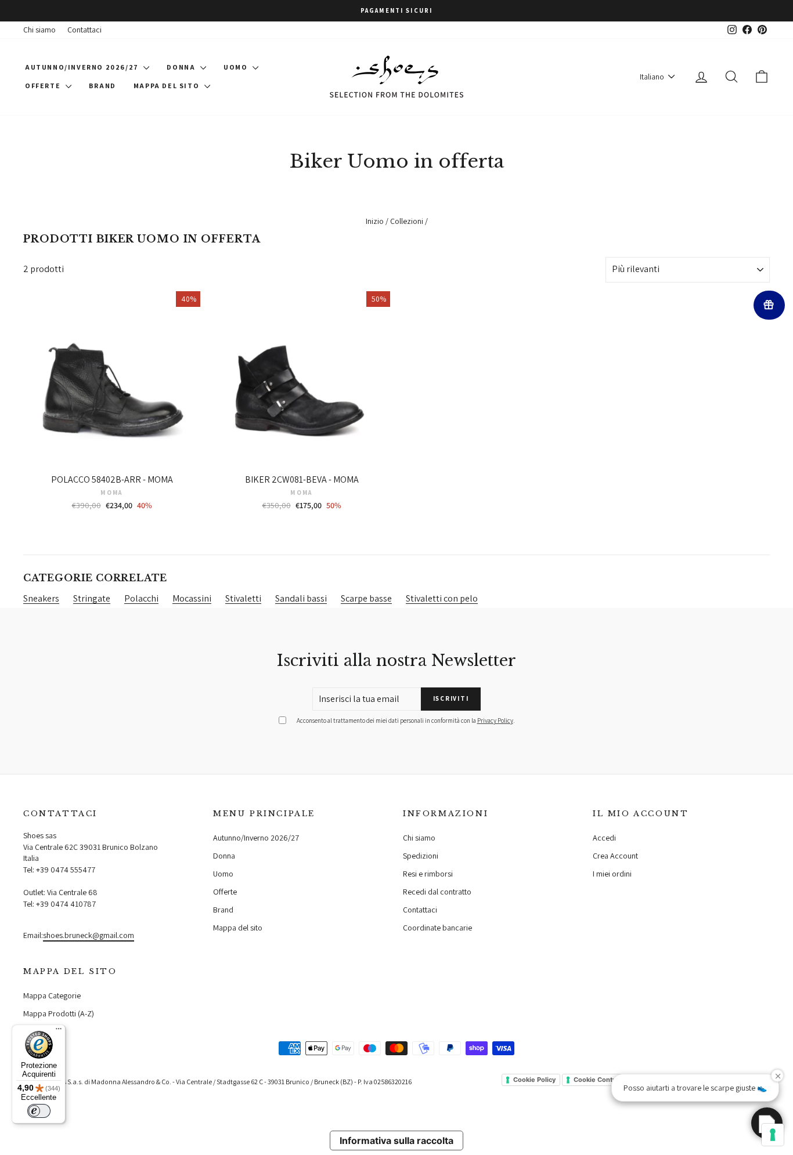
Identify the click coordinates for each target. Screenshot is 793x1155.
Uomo (237, 67)
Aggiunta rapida (111, 456)
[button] (767, 1123)
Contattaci (84, 29)
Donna (182, 67)
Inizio (375, 221)
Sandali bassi (301, 598)
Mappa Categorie (52, 995)
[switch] (39, 1111)
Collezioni (406, 221)
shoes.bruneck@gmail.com (88, 935)
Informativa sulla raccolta (396, 1140)
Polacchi (141, 598)
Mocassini (191, 598)
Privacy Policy (495, 720)
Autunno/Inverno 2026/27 (82, 67)
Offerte (44, 85)
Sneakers (41, 598)
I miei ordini (612, 873)
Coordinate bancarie (437, 927)
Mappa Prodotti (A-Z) (58, 1013)
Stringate (91, 598)
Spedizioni (420, 855)
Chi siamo (39, 29)
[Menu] (59, 1031)
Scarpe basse (366, 598)
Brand (102, 85)
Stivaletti (243, 598)
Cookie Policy (534, 1080)
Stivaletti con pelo (442, 598)
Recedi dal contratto (437, 891)
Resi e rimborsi (428, 873)
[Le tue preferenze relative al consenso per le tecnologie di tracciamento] (773, 1135)
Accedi (604, 837)
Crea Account (615, 855)
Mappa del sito (167, 85)
